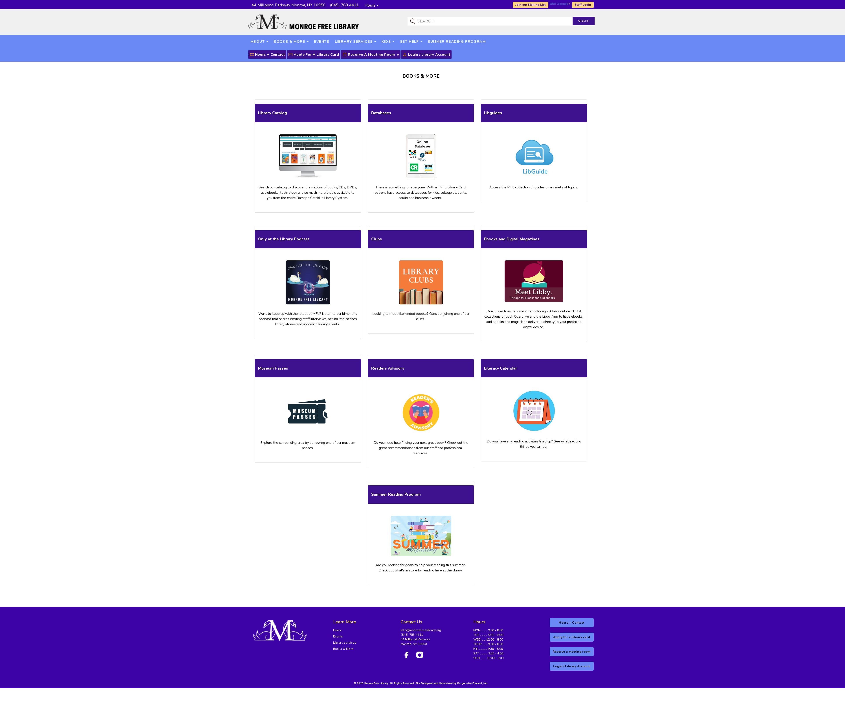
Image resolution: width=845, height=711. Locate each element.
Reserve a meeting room (371, 54)
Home (337, 630)
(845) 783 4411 (412, 635)
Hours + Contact (270, 54)
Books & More (343, 649)
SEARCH (583, 21)
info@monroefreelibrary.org (421, 630)
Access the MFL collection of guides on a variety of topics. (534, 187)
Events (338, 636)
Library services (344, 643)
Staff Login (583, 5)
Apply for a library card (316, 54)
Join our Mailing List (530, 5)
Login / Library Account (429, 54)
